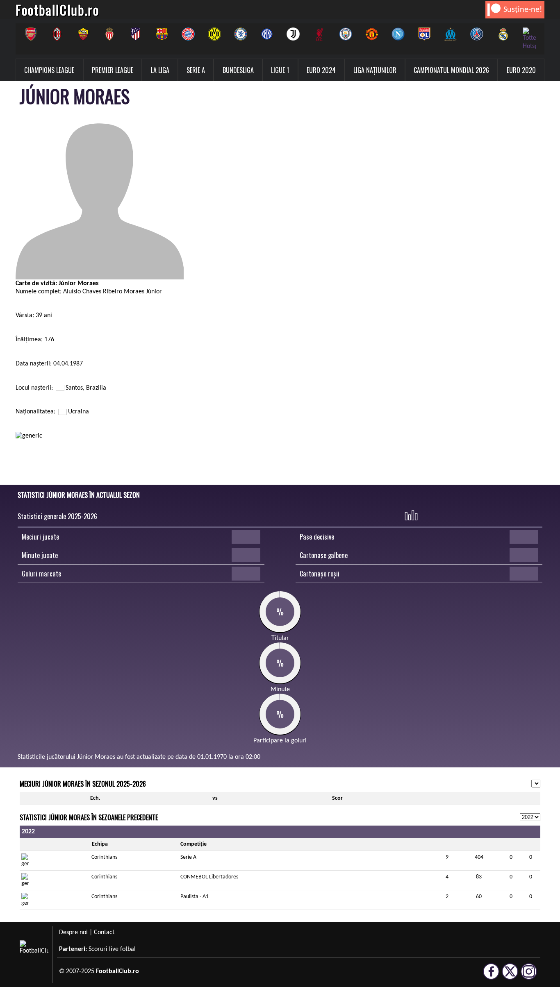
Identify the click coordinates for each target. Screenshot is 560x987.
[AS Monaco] (109, 34)
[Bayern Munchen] (188, 34)
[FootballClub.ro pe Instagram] (529, 976)
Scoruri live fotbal (112, 949)
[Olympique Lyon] (424, 34)
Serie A (196, 70)
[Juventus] (293, 34)
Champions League (49, 70)
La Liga (160, 70)
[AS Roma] (83, 34)
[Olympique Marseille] (450, 34)
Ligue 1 (280, 70)
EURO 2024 (321, 70)
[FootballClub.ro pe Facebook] (491, 976)
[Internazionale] (267, 34)
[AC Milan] (57, 34)
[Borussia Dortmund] (214, 34)
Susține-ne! (522, 10)
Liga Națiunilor (374, 70)
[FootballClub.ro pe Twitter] (510, 976)
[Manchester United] (372, 34)
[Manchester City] (345, 34)
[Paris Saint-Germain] (477, 34)
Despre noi (73, 932)
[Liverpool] (319, 34)
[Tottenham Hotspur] (529, 38)
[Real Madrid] (503, 34)
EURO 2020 (521, 70)
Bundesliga (238, 70)
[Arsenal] (31, 34)
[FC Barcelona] (162, 34)
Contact (104, 932)
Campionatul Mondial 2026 (451, 70)
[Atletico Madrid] (136, 34)
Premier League (112, 70)
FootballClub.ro (57, 9)
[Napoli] (398, 34)
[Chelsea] (241, 34)
